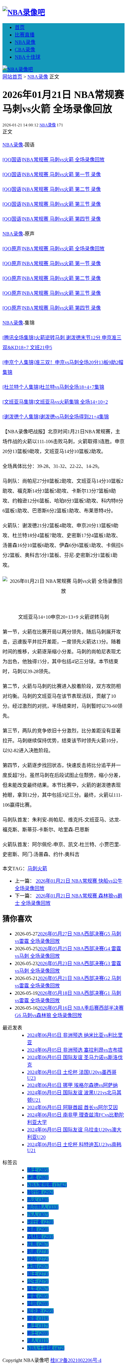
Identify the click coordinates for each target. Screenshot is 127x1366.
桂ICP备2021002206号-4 (75, 1360)
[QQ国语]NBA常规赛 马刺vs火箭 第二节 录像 (51, 189)
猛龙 (38, 1288)
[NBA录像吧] (23, 12)
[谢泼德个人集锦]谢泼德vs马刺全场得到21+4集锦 (55, 416)
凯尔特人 (43, 1207)
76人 (38, 1214)
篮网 (38, 1303)
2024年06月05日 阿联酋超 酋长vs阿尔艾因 (72, 1107)
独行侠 (40, 1192)
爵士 (38, 1333)
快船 (38, 1259)
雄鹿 (38, 1229)
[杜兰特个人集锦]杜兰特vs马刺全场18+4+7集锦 (53, 387)
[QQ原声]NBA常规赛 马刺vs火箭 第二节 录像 (51, 278)
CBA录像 (25, 49)
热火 (38, 1199)
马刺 (32, 868)
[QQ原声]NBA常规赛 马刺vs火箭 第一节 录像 (51, 263)
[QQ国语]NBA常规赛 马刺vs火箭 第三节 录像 (51, 204)
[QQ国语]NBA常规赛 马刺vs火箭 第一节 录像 (51, 174)
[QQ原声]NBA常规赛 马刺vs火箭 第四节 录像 (51, 308)
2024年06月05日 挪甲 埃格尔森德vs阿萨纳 (72, 1085)
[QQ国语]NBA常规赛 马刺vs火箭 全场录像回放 (53, 159)
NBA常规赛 (47, 1184)
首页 (20, 27)
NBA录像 (25, 42)
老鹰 (38, 1177)
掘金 (38, 1318)
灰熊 (38, 1244)
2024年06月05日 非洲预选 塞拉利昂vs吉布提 (75, 1050)
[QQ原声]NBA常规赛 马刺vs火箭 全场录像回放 (53, 248)
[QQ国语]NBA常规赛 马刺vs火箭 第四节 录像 (51, 219)
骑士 (38, 1170)
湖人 (38, 1340)
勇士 (38, 1325)
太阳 (38, 1266)
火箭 (42, 868)
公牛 (38, 1281)
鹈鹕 (38, 1251)
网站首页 (12, 76)
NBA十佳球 (27, 57)
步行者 (40, 1221)
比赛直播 (25, 34)
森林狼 (40, 1236)
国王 (38, 1273)
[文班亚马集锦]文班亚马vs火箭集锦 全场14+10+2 (55, 402)
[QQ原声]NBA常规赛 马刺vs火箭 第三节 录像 (51, 293)
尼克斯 (40, 1310)
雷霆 (38, 1296)
